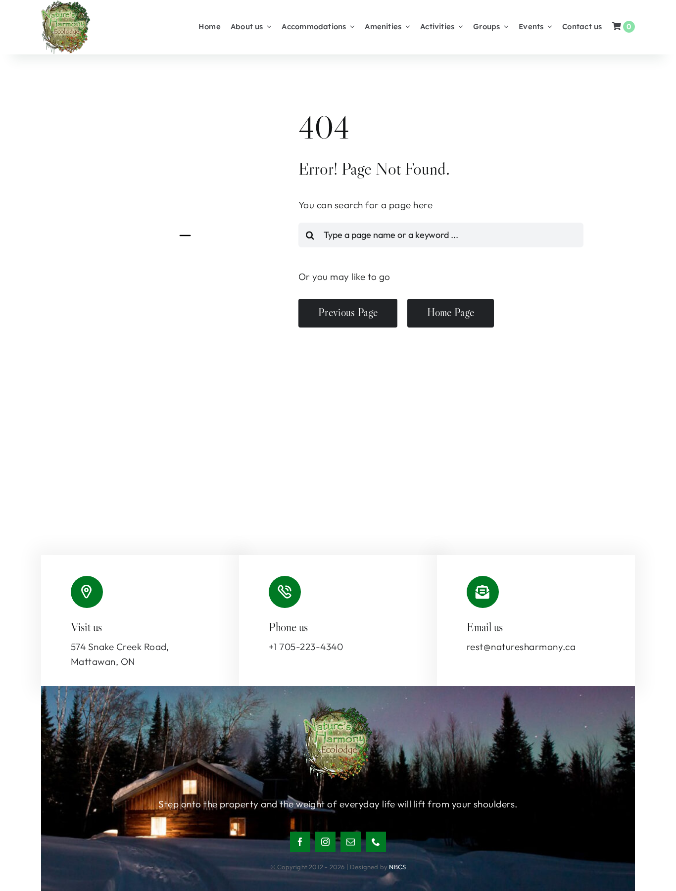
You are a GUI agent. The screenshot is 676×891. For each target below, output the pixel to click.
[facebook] (300, 842)
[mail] (350, 842)
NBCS (397, 867)
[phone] (376, 842)
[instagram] (325, 842)
